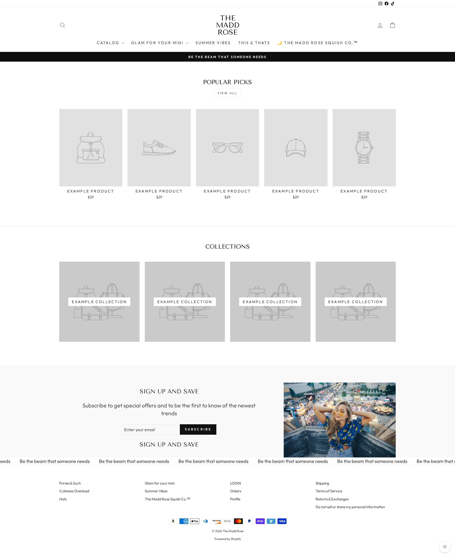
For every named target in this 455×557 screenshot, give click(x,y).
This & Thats (254, 42)
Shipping (322, 483)
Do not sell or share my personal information (350, 507)
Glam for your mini (158, 42)
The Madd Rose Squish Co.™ (167, 499)
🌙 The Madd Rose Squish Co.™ (317, 42)
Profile (235, 499)
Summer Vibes (213, 42)
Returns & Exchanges (332, 499)
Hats (63, 499)
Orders (235, 491)
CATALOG (109, 42)
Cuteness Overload (74, 491)
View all (227, 93)
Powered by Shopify (227, 539)
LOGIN (235, 483)
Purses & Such (70, 483)
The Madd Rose (227, 25)
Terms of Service (329, 491)
